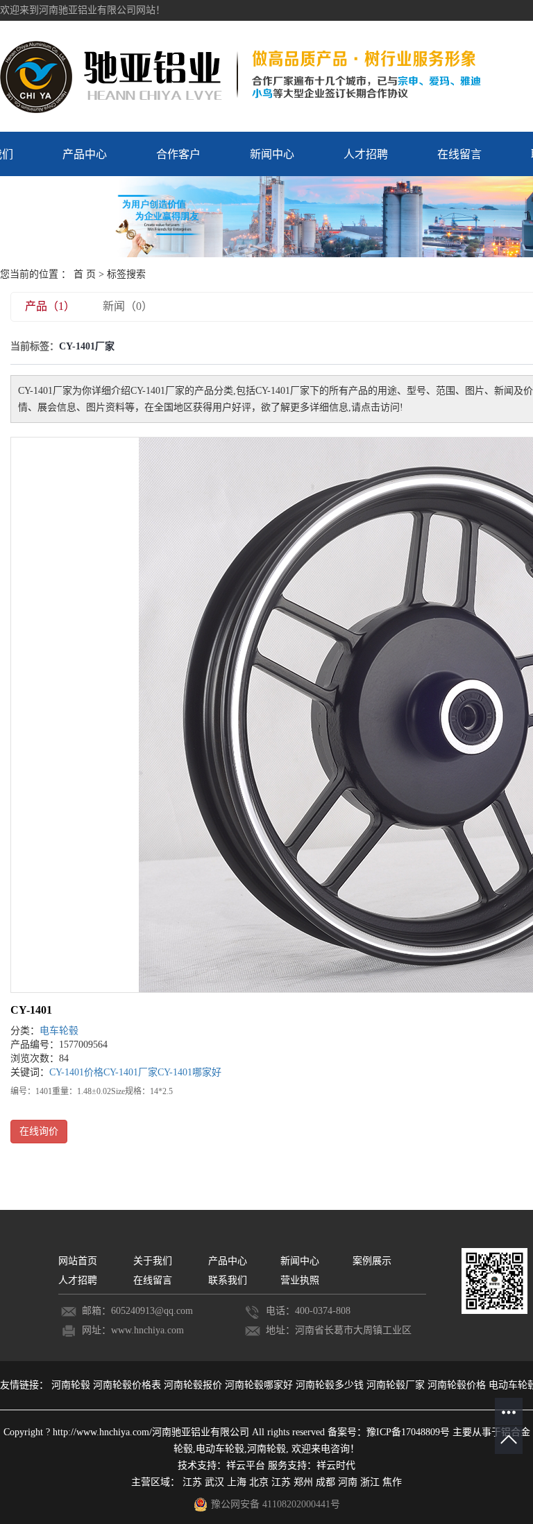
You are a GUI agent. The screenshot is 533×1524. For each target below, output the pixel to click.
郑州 (303, 1482)
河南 (347, 1482)
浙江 (370, 1482)
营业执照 (299, 1280)
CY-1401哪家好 (189, 1072)
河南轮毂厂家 (397, 1385)
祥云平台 (245, 1465)
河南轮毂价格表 (128, 1385)
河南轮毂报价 (194, 1385)
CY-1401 (31, 1010)
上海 (236, 1482)
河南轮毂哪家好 (260, 1385)
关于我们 (152, 1261)
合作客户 (178, 154)
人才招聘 (366, 154)
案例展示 (372, 1261)
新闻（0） (128, 306)
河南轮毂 (72, 1385)
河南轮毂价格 (458, 1385)
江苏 (192, 1482)
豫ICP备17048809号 (408, 1432)
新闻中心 (272, 154)
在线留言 (459, 154)
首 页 (85, 274)
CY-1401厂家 (130, 1072)
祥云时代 (335, 1465)
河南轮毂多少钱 (331, 1385)
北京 (259, 1482)
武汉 (214, 1482)
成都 (325, 1482)
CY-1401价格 (76, 1072)
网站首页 (79, 1261)
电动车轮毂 (220, 1449)
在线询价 (38, 1131)
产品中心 (84, 154)
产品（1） (50, 306)
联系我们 (227, 1280)
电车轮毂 (59, 1030)
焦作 (392, 1482)
